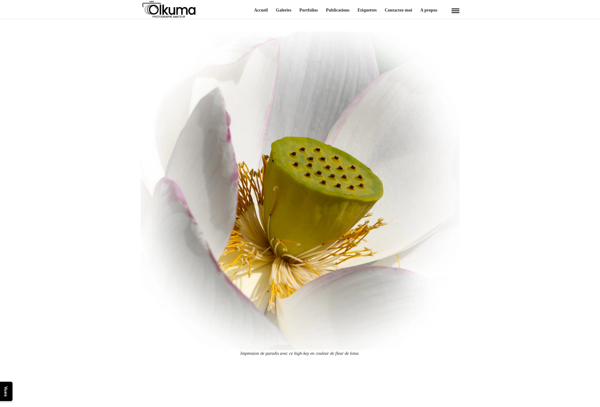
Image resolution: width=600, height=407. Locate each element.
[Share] (445, 10)
